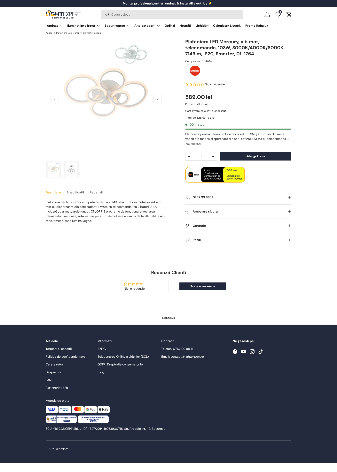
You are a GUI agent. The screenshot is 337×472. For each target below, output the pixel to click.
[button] (289, 14)
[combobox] (172, 14)
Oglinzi (170, 26)
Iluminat (52, 26)
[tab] (53, 192)
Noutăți (185, 26)
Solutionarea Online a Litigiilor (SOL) (123, 357)
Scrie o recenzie (202, 286)
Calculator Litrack (227, 26)
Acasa (49, 32)
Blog (101, 372)
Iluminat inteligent (81, 26)
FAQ (48, 380)
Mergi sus (168, 317)
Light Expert (61, 448)
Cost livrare (192, 111)
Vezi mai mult (193, 143)
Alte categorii (144, 26)
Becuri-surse (115, 26)
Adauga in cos (255, 156)
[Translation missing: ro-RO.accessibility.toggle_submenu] (61, 25)
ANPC (102, 349)
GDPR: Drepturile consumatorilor (121, 364)
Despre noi (53, 372)
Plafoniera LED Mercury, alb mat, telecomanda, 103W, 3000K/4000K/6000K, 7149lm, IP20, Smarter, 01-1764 (79, 32)
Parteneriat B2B (57, 388)
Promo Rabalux (256, 26)
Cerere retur (54, 364)
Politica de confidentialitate (65, 357)
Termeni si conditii (59, 349)
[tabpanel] (106, 211)
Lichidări (201, 26)
